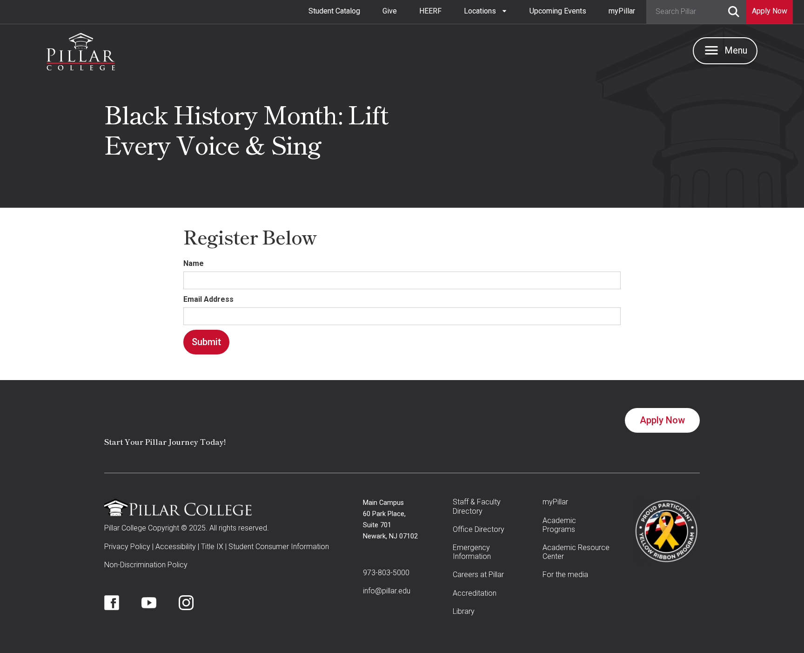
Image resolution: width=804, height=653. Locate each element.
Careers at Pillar (478, 574)
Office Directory (478, 529)
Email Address (208, 299)
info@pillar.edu (386, 590)
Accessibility (175, 546)
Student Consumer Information (278, 546)
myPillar (622, 11)
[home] (81, 49)
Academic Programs (559, 525)
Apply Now (662, 420)
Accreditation (474, 593)
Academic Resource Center (576, 552)
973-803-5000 (386, 572)
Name (193, 263)
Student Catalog (334, 11)
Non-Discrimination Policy (146, 564)
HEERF (430, 11)
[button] (485, 11)
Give (389, 11)
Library (464, 611)
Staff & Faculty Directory (477, 506)
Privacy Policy (127, 546)
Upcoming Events (557, 11)
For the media (565, 574)
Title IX (212, 546)
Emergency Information (472, 552)
